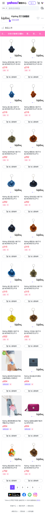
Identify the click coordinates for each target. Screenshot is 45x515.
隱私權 (22, 511)
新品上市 (8, 27)
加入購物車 (13, 77)
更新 (38, 500)
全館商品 (41, 33)
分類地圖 (30, 511)
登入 (32, 3)
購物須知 (31, 506)
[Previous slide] (3, 47)
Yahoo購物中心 (16, 3)
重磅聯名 (29, 33)
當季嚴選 (35, 33)
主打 (3, 33)
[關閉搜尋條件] (7, 8)
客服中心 (13, 506)
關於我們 (22, 506)
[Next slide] (20, 47)
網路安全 (15, 511)
